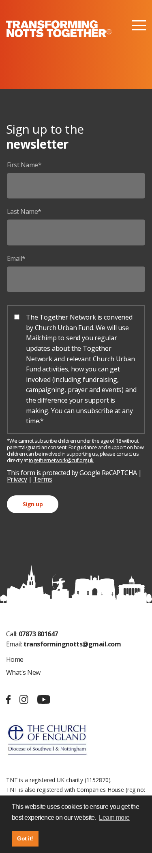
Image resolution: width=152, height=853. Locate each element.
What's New (23, 672)
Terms (42, 479)
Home (15, 659)
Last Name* (24, 211)
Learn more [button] (114, 817)
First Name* (24, 165)
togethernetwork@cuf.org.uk (61, 460)
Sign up (33, 504)
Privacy (17, 479)
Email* (16, 258)
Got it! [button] (25, 838)
